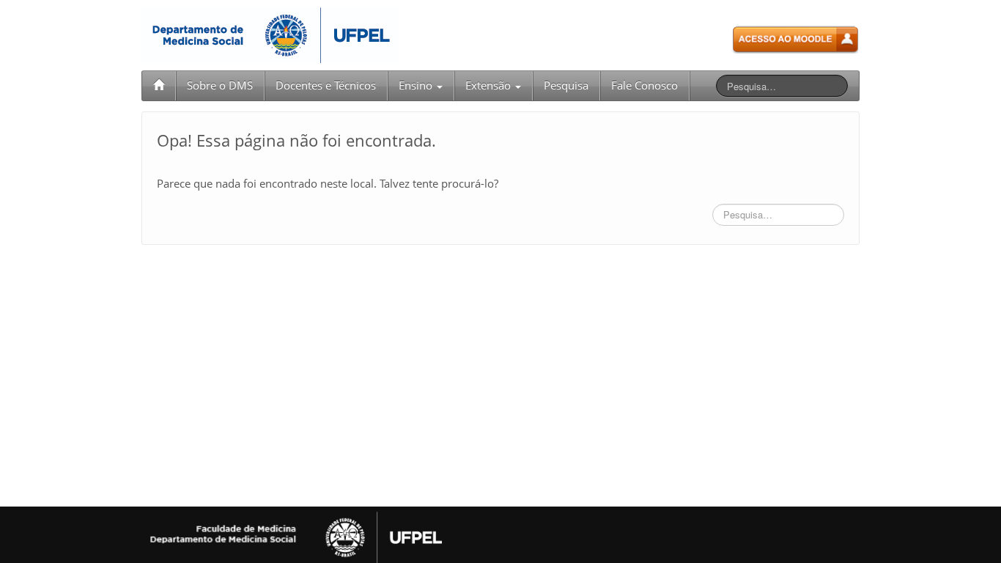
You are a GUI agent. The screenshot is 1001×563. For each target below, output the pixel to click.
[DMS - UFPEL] (270, 34)
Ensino (417, 85)
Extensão (489, 85)
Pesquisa (566, 85)
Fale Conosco (644, 85)
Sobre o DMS (220, 85)
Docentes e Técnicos (326, 85)
